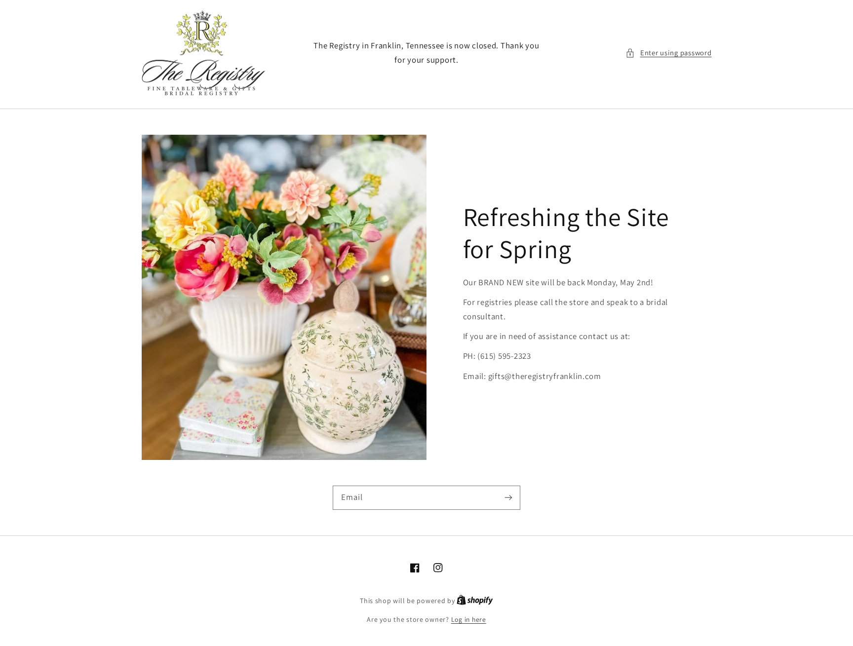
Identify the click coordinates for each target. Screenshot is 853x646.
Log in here (468, 619)
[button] (668, 52)
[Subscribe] (508, 497)
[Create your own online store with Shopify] (475, 600)
